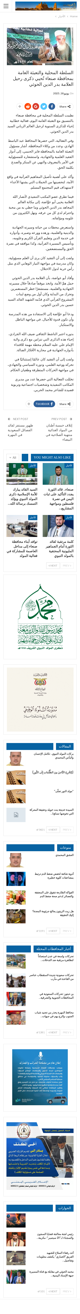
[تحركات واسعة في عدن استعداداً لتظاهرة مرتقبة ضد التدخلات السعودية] (16, 961)
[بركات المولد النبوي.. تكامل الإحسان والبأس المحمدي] (16, 759)
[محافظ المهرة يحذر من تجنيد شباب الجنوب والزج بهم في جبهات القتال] (16, 1017)
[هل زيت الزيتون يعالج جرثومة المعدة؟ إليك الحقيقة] (16, 916)
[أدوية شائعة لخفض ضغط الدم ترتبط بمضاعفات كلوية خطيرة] (16, 879)
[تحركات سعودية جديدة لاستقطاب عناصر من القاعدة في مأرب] (16, 980)
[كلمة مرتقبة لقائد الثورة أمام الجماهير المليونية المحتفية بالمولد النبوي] (58, 526)
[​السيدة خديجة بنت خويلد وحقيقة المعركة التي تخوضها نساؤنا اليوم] (16, 815)
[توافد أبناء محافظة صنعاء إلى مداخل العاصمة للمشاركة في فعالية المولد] (21, 526)
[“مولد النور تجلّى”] (16, 796)
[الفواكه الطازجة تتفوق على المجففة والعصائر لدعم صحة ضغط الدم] (16, 897)
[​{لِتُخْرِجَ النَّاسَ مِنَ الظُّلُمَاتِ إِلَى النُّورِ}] (16, 777)
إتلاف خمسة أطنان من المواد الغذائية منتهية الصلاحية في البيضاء (59, 432)
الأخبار (69, 465)
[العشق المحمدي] (16, 860)
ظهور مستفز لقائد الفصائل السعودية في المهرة (20, 430)
